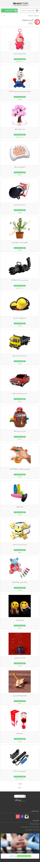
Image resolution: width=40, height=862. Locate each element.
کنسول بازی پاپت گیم (19, 167)
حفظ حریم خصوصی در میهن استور (30, 827)
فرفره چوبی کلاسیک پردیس (19, 695)
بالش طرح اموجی (20, 620)
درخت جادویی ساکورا (19, 129)
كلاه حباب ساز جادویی (19, 658)
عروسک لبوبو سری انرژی (20, 53)
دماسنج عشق (19, 733)
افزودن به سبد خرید (20, 59)
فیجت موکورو (19, 507)
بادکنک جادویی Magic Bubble (19, 582)
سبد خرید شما (9, 10)
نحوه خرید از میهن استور (32, 829)
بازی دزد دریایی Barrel (19, 431)
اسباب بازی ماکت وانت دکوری (19, 393)
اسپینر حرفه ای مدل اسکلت (20, 544)
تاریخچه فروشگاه (34, 824)
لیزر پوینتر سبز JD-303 (19, 771)
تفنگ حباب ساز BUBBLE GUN (19, 280)
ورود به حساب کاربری (24, 856)
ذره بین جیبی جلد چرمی (20, 204)
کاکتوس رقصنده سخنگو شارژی (19, 242)
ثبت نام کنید (12, 856)
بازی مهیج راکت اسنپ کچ (20, 318)
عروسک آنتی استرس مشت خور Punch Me (19, 91)
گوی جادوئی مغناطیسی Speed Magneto (20, 469)
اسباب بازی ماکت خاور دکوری (19, 356)
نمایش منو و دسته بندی (28, 10)
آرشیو (30, 23)
